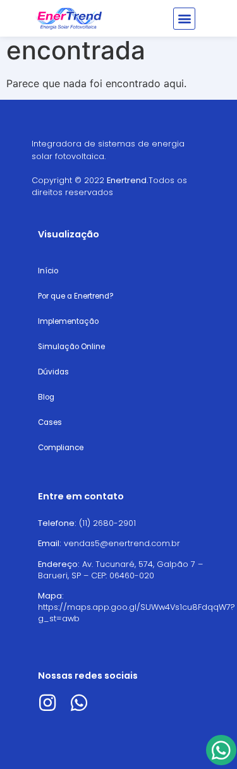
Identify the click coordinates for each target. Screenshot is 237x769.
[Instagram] (47, 702)
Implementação (68, 321)
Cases (50, 422)
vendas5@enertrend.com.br (122, 543)
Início (48, 271)
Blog (46, 397)
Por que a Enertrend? (76, 296)
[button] (184, 19)
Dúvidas (53, 372)
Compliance (60, 448)
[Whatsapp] (79, 702)
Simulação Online (71, 347)
